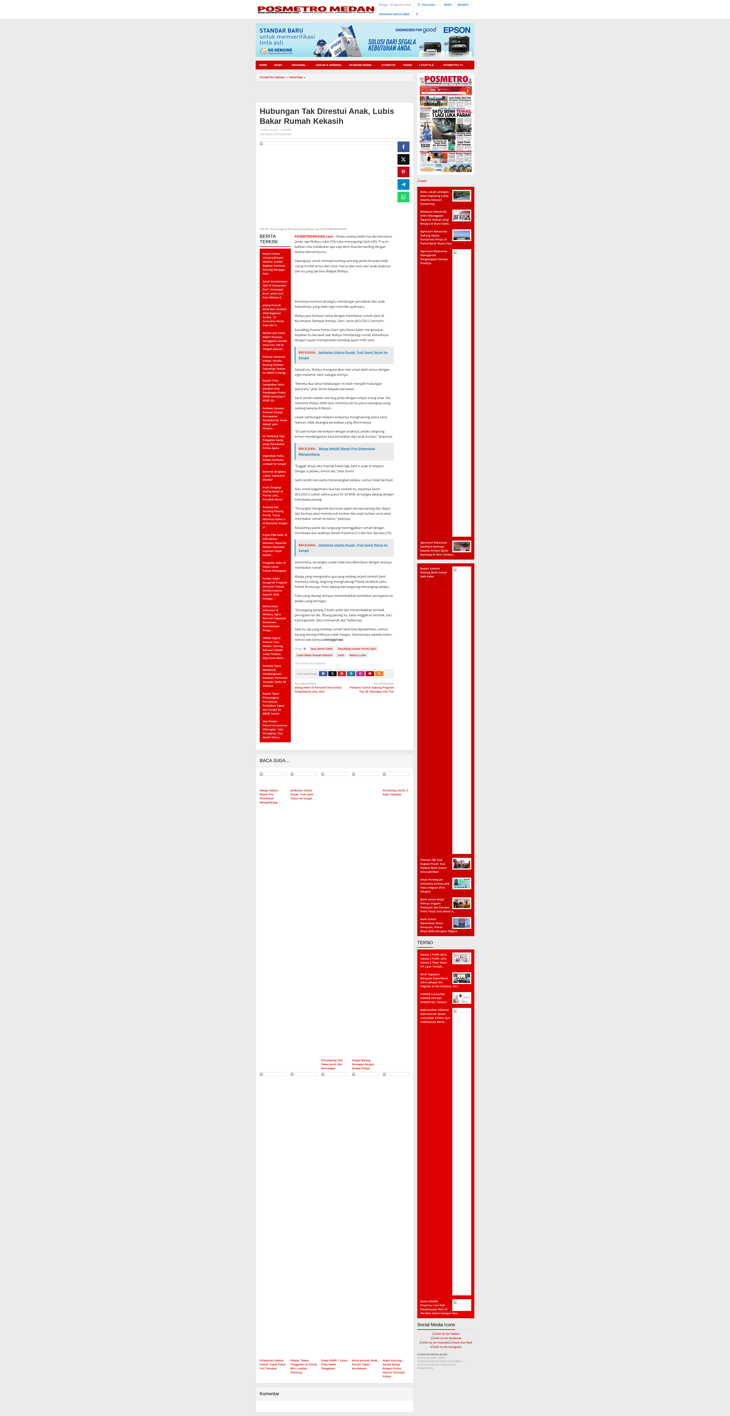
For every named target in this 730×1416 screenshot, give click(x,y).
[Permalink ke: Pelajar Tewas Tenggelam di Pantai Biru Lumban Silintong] (303, 1214)
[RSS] (379, 673)
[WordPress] (351, 673)
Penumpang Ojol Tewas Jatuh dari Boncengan (332, 1064)
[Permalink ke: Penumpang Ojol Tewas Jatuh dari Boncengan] (334, 914)
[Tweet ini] (404, 159)
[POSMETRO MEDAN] (316, 9)
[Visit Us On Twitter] (446, 1333)
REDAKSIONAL (425, 1368)
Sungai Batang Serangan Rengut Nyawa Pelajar (363, 1064)
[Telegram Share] (404, 184)
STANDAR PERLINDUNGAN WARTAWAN (439, 1361)
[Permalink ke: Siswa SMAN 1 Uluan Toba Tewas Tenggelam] (334, 1214)
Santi (341, 655)
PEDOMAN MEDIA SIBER (431, 1358)
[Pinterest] (342, 673)
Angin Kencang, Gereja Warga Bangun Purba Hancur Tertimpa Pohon (394, 1368)
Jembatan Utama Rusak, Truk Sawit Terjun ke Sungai (301, 794)
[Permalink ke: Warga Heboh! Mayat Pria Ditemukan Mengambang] (273, 779)
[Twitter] (332, 673)
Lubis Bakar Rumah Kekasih (314, 655)
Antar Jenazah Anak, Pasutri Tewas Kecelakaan (365, 1364)
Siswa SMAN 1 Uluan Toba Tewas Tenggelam (334, 1364)
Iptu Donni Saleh (322, 648)
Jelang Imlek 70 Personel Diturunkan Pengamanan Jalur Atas (318, 687)
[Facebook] (323, 673)
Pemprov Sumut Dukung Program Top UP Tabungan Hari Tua (372, 687)
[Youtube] (370, 673)
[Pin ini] (404, 172)
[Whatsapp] (404, 197)
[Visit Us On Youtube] (434, 1342)
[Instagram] (360, 673)
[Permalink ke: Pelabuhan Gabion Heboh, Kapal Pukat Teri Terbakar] (273, 1214)
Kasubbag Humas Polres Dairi (357, 648)
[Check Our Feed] (460, 1342)
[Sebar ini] (404, 147)
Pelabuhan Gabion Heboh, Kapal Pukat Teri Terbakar (273, 1364)
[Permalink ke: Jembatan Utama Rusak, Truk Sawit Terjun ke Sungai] (303, 779)
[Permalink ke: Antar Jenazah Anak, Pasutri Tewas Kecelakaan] (365, 1214)
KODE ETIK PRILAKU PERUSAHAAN (436, 1364)
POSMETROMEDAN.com (314, 236)
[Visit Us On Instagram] (446, 1346)
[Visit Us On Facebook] (446, 1338)
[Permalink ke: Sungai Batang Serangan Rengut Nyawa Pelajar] (365, 914)
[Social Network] (417, 14)
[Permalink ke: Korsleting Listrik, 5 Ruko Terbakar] (396, 779)
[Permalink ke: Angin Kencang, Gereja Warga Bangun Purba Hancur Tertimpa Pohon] (396, 1214)
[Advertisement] (334, 91)
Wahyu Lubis (357, 655)
